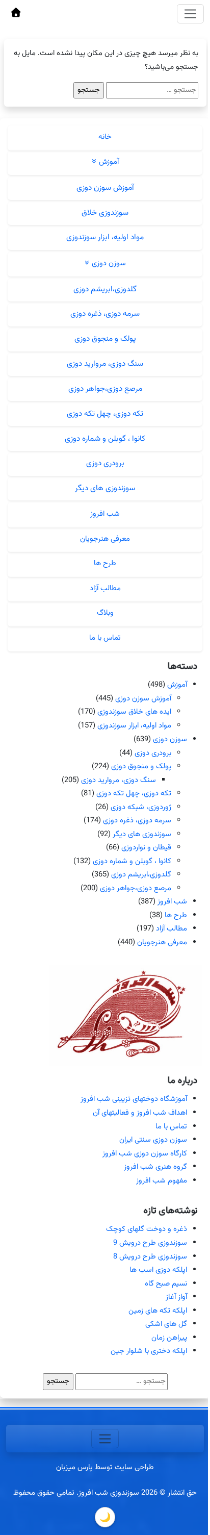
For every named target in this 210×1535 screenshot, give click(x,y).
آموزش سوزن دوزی (105, 188)
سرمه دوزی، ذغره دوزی (105, 314)
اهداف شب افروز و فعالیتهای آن (140, 1113)
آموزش (177, 685)
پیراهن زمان (169, 1338)
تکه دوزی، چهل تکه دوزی (105, 414)
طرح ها (105, 563)
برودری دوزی (105, 463)
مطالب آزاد (105, 588)
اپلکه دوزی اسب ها (158, 1270)
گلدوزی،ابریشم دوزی (105, 289)
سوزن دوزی (170, 739)
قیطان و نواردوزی (146, 847)
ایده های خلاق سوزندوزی (134, 712)
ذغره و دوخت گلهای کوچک (146, 1229)
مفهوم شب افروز (161, 1181)
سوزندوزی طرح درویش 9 (150, 1243)
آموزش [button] (108, 162)
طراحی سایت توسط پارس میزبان (105, 1467)
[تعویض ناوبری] (190, 13)
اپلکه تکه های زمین (157, 1311)
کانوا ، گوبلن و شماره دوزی (105, 439)
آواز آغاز (176, 1297)
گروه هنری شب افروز (155, 1167)
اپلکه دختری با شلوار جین (149, 1351)
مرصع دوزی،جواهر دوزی (105, 389)
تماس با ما (105, 638)
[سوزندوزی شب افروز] (16, 14)
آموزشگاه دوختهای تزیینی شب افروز (134, 1099)
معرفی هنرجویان (105, 539)
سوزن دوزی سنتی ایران (153, 1140)
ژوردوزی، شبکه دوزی (141, 807)
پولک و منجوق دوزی (105, 339)
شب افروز (105, 514)
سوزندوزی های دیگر (105, 488)
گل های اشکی (166, 1324)
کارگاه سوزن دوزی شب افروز (144, 1154)
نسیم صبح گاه (166, 1284)
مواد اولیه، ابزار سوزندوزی (105, 237)
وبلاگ (105, 613)
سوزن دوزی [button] (108, 263)
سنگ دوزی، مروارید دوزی (105, 364)
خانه (105, 137)
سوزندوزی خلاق (105, 213)
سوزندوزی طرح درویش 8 (150, 1257)
